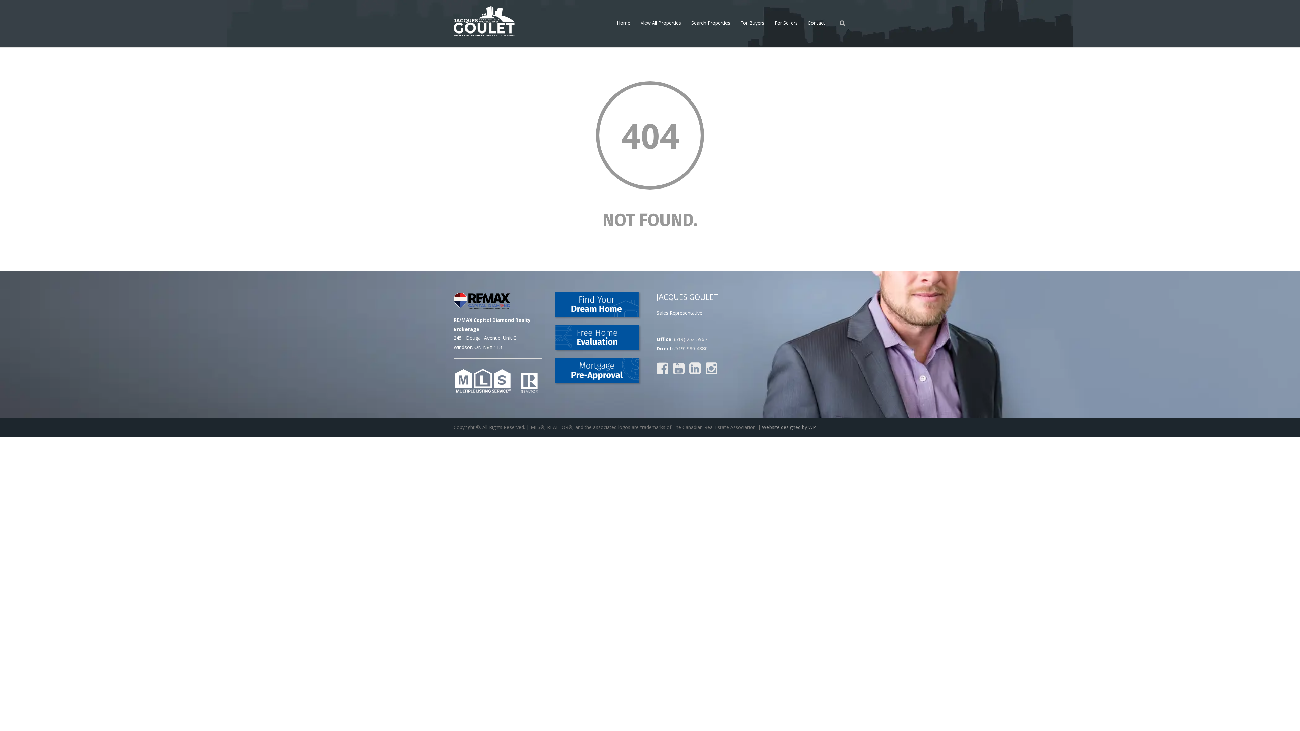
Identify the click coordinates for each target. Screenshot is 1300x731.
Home (623, 23)
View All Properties (661, 23)
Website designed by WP (789, 427)
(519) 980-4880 (691, 348)
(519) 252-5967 (690, 339)
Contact (816, 23)
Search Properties (710, 23)
